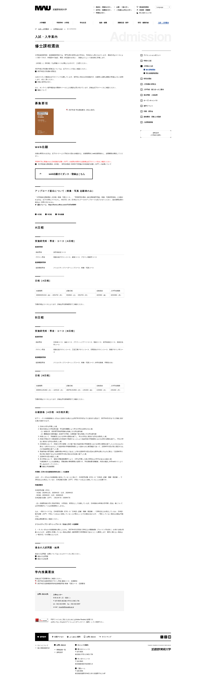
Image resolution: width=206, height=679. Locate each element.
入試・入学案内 (43, 29)
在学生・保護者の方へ (103, 10)
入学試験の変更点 (150, 84)
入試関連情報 (148, 122)
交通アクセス (59, 637)
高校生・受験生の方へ (103, 7)
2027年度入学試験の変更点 (46, 71)
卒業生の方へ (100, 13)
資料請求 (43, 637)
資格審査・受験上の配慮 (152, 117)
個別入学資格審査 (48, 466)
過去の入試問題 (42, 556)
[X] (161, 637)
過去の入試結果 (42, 559)
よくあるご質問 (75, 637)
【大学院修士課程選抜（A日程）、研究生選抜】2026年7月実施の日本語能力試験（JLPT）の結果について (74, 164)
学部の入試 (147, 61)
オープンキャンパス (151, 100)
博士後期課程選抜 (152, 73)
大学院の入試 (58, 29)
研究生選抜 (147, 79)
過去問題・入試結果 (151, 95)
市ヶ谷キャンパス (145, 13)
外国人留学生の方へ (44, 82)
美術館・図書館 (144, 10)
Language (160, 7)
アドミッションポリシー (152, 55)
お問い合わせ (91, 637)
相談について (42, 90)
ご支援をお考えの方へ (124, 10)
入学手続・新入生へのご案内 (154, 89)
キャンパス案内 (82, 645)
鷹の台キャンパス (83, 649)
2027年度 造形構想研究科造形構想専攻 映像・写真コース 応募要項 (61, 583)
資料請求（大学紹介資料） (156, 134)
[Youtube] (165, 637)
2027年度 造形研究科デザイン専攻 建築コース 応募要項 (57, 581)
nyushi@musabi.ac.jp (66, 607)
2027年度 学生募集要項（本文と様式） (82, 110)
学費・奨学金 (148, 111)
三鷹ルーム (81, 668)
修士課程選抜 (150, 70)
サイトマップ (106, 637)
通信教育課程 (144, 7)
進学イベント (148, 106)
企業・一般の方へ (122, 7)
